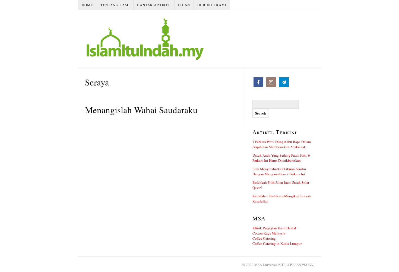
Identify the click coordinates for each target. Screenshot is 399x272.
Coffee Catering (264, 238)
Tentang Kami (115, 4)
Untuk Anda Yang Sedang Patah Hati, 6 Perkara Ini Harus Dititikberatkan (281, 158)
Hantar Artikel (154, 4)
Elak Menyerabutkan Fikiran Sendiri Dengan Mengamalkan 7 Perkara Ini (279, 171)
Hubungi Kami (211, 4)
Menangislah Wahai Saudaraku (141, 110)
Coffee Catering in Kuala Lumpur (277, 243)
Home (87, 4)
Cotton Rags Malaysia (268, 233)
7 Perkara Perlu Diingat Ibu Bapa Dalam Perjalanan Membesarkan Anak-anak (281, 144)
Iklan (184, 4)
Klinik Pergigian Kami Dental (274, 228)
